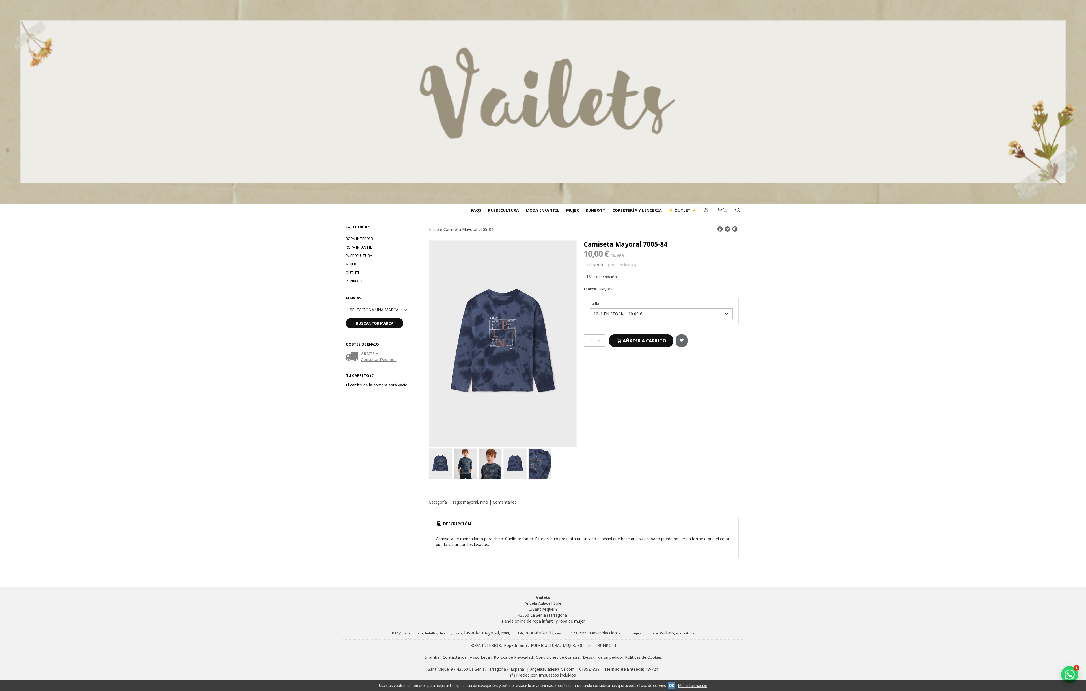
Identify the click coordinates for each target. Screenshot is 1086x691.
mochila (517, 633)
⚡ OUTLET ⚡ (683, 210)
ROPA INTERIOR (359, 238)
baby (396, 633)
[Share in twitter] (727, 229)
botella (418, 633)
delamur (445, 633)
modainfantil (539, 633)
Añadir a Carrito (644, 341)
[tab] (453, 523)
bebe (407, 633)
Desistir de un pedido (602, 657)
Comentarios (505, 502)
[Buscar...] (737, 210)
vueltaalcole (685, 633)
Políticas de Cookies (643, 657)
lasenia (472, 633)
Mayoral (605, 288)
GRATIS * (369, 353)
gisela (457, 633)
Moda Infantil (542, 210)
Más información (692, 685)
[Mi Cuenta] (706, 210)
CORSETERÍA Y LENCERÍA (637, 210)
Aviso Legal (480, 657)
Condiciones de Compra (558, 657)
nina (574, 633)
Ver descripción (603, 276)
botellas (431, 633)
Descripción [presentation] (456, 523)
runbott (625, 633)
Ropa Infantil (359, 247)
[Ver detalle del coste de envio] (353, 357)
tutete (653, 633)
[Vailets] (543, 102)
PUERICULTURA (503, 210)
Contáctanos (455, 657)
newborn (562, 633)
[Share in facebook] (720, 229)
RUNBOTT (596, 210)
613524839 (589, 669)
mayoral (470, 502)
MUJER (572, 210)
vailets (667, 633)
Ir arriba (432, 657)
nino (484, 502)
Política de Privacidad (513, 657)
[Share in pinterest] (734, 229)
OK (671, 685)
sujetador (640, 633)
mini (505, 633)
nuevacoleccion (603, 633)
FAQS (476, 210)
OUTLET (353, 272)
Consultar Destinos (379, 359)
